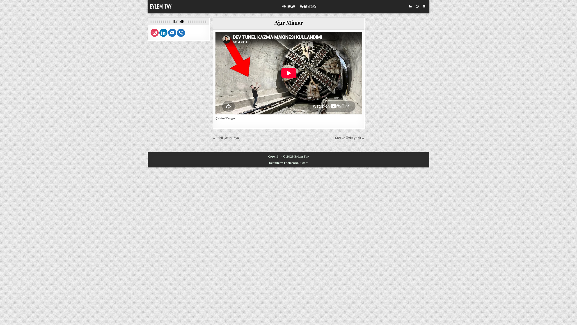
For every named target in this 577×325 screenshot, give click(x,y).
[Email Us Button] (424, 6)
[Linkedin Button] (410, 6)
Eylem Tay (161, 6)
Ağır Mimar (289, 22)
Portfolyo (288, 6)
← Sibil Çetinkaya (226, 138)
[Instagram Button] (417, 6)
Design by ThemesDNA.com (288, 163)
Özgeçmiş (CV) (308, 6)
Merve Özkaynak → (350, 138)
